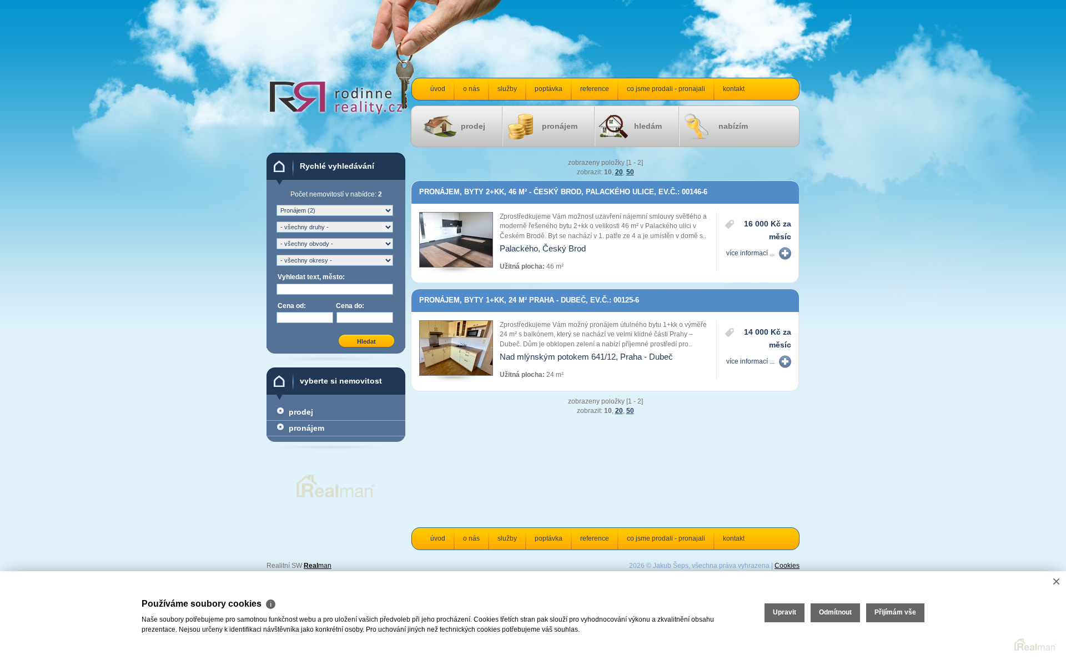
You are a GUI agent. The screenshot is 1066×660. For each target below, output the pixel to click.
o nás (471, 89)
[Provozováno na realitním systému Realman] (336, 497)
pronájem (559, 126)
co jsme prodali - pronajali (666, 89)
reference (594, 89)
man (317, 566)
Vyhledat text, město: (311, 277)
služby (507, 89)
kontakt (734, 89)
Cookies (787, 566)
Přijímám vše (895, 612)
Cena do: (350, 306)
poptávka (548, 89)
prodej (473, 126)
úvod (437, 89)
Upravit (784, 612)
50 (630, 172)
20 (619, 172)
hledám (648, 126)
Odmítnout (835, 612)
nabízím (733, 126)
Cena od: (292, 306)
